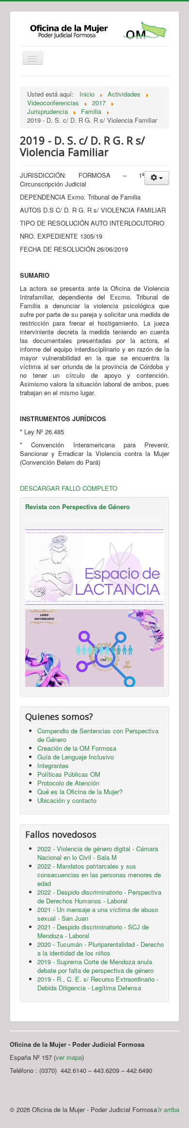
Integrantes (53, 765)
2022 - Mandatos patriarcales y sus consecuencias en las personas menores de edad (99, 874)
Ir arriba (168, 1109)
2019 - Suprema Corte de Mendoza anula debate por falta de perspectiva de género (95, 966)
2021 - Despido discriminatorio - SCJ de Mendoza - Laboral (93, 931)
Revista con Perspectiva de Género (77, 506)
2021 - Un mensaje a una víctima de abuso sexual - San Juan (97, 914)
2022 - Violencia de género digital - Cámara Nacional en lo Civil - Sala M (97, 853)
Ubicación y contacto (66, 800)
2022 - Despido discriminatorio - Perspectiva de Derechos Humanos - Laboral (99, 896)
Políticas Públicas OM (68, 774)
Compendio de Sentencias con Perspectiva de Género (97, 735)
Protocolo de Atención (68, 782)
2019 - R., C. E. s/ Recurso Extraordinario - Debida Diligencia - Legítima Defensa (97, 983)
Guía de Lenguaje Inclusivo (75, 756)
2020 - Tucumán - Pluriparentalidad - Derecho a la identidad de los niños (100, 948)
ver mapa (69, 1057)
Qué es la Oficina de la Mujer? (80, 791)
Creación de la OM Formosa (76, 748)
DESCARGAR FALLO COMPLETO (68, 488)
